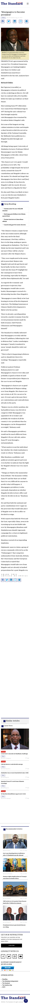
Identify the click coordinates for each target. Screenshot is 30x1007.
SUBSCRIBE (11, 945)
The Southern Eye (7, 985)
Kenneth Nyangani (6, 798)
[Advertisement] (15, 652)
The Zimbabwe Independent (10, 981)
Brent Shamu (7, 850)
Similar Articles (13, 721)
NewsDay (4, 979)
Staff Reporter (5, 777)
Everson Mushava (8, 873)
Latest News (8, 726)
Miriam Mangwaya (6, 758)
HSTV (3, 987)
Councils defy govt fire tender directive (15, 225)
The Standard (7, 898)
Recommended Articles (14, 829)
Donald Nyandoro (6, 768)
